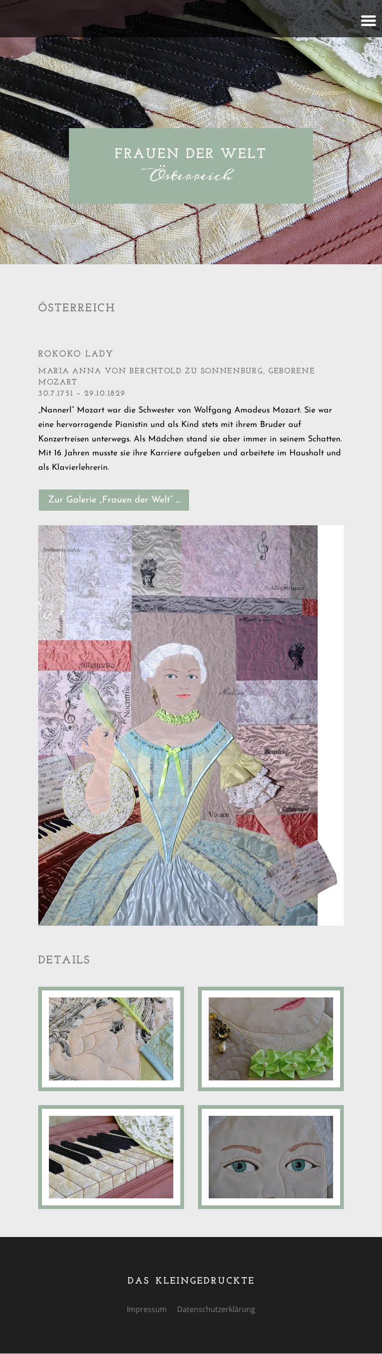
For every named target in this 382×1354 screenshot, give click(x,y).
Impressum (147, 1310)
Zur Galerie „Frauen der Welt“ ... (114, 500)
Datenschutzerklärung (216, 1310)
